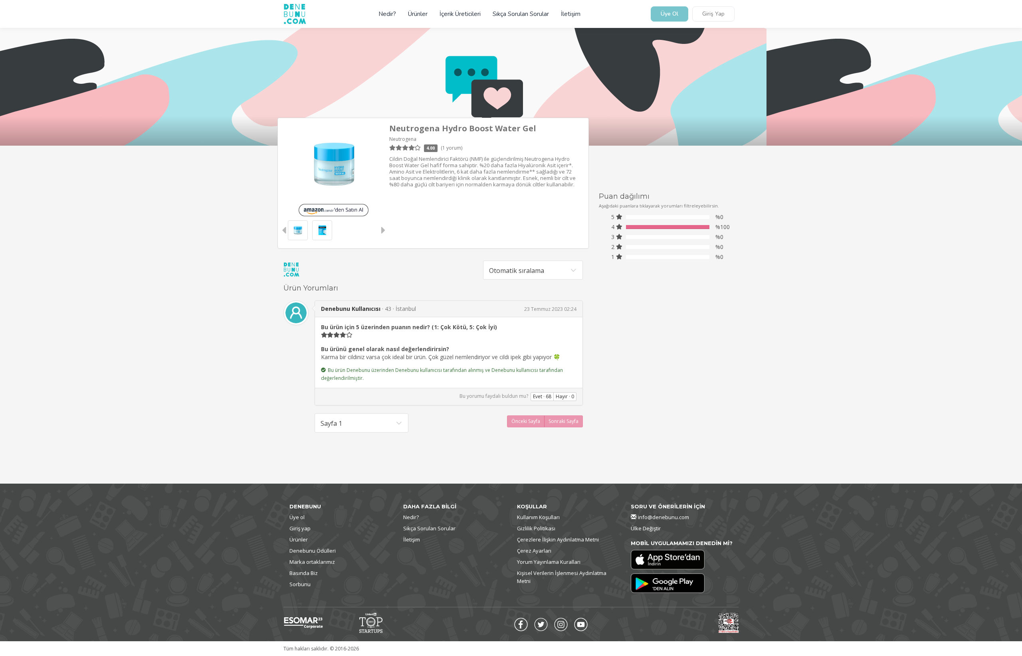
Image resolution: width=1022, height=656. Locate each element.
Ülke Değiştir (646, 528)
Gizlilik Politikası (536, 528)
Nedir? (387, 14)
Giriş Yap (713, 14)
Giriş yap (300, 528)
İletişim (570, 14)
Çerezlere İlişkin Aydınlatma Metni (558, 539)
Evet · (542, 396)
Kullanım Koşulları (538, 517)
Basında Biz (303, 573)
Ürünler (418, 14)
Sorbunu (300, 584)
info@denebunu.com (663, 517)
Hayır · (565, 396)
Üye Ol (669, 14)
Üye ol (297, 517)
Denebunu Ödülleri (312, 550)
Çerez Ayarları (534, 550)
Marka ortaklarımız (312, 561)
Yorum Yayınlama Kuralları (548, 561)
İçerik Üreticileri (460, 14)
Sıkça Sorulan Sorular (521, 14)
